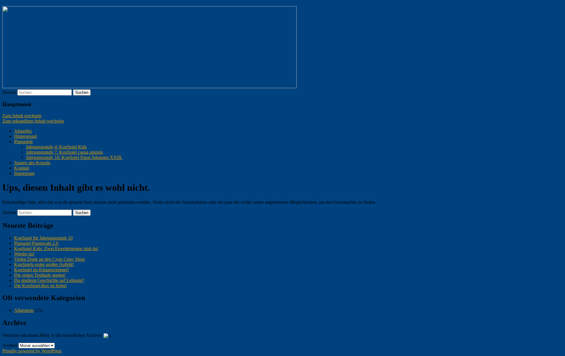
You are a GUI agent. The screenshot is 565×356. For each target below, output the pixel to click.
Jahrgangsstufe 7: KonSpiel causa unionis (64, 152)
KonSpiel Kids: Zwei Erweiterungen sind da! (56, 248)
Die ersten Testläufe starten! (40, 275)
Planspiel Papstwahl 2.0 (36, 243)
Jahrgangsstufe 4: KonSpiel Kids (56, 146)
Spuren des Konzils (32, 162)
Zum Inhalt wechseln (21, 115)
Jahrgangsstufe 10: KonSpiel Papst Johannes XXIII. (74, 157)
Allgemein (24, 310)
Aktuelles (23, 130)
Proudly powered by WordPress (32, 350)
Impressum (24, 173)
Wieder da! (24, 253)
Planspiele (23, 141)
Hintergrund (25, 136)
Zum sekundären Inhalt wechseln (33, 120)
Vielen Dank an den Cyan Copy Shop (49, 259)
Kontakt (21, 168)
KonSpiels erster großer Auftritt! (44, 264)
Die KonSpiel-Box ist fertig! (40, 285)
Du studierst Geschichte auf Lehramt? (49, 280)
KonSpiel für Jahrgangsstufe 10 (43, 237)
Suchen (9, 92)
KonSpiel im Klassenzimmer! (41, 269)
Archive (9, 345)
